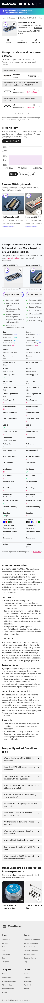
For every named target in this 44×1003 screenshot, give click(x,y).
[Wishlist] (25, 4)
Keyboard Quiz (29, 954)
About (4, 974)
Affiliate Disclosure (9, 981)
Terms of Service (8, 989)
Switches (5, 947)
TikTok (26, 989)
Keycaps (5, 943)
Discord (27, 978)
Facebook (27, 985)
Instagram (28, 981)
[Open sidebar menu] (40, 4)
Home (4, 18)
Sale (3, 958)
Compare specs (8, 226)
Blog (25, 962)
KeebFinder (9, 4)
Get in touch (6, 978)
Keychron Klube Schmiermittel (9, 906)
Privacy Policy (7, 985)
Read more (38, 28)
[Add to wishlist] (14, 24)
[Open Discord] (20, 4)
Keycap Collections (31, 943)
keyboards (13, 18)
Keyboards (6, 939)
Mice (3, 951)
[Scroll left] (5, 212)
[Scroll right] (38, 212)
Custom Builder (30, 958)
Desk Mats (6, 954)
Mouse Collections (31, 951)
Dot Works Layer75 (10, 217)
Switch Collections (31, 947)
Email (26, 974)
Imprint (4, 992)
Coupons (5, 962)
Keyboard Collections (32, 939)
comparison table (13, 258)
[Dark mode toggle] (29, 4)
